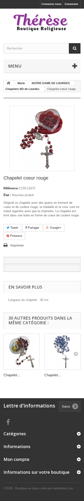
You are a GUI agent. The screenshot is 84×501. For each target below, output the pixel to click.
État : (7, 195)
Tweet (13, 227)
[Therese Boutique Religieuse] (42, 21)
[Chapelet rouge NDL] (22, 352)
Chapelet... (12, 375)
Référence (11, 188)
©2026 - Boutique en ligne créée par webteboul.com (38, 488)
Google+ (55, 227)
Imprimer (17, 245)
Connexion (71, 4)
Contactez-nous (51, 4)
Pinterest (15, 236)
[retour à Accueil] (8, 83)
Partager (33, 227)
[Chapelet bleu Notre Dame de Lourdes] (62, 352)
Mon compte (16, 459)
